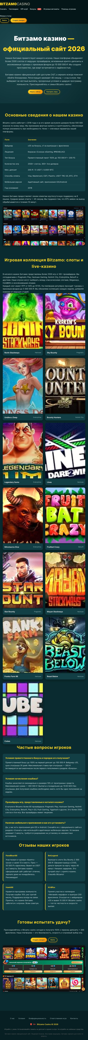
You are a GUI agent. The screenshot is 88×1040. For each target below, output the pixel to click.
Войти (4, 20)
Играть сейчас (35, 92)
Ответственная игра (58, 1018)
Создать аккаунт (19, 20)
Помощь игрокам (68, 9)
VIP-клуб (24, 9)
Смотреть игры (52, 92)
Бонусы (35, 9)
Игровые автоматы (51, 9)
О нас (12, 1018)
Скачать (3, 9)
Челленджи (13, 9)
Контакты (74, 1018)
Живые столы (5, 16)
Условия (21, 1018)
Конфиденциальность (37, 1018)
